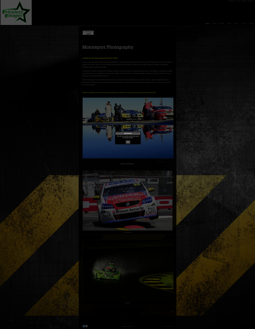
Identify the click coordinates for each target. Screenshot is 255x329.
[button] (128, 142)
